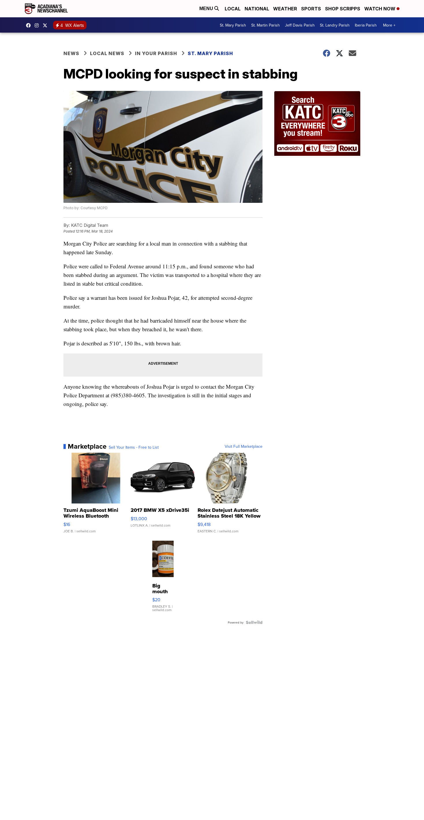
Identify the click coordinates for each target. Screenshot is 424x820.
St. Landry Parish (335, 25)
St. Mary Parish (233, 25)
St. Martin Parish (265, 25)
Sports (311, 9)
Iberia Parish (366, 25)
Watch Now (380, 9)
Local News (107, 53)
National (257, 9)
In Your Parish (156, 53)
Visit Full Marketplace (243, 446)
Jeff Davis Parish (300, 25)
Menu (206, 8)
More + (389, 25)
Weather (285, 9)
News (71, 53)
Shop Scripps (342, 9)
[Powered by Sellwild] (254, 622)
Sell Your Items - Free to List (134, 447)
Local (233, 9)
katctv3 (29, 25)
